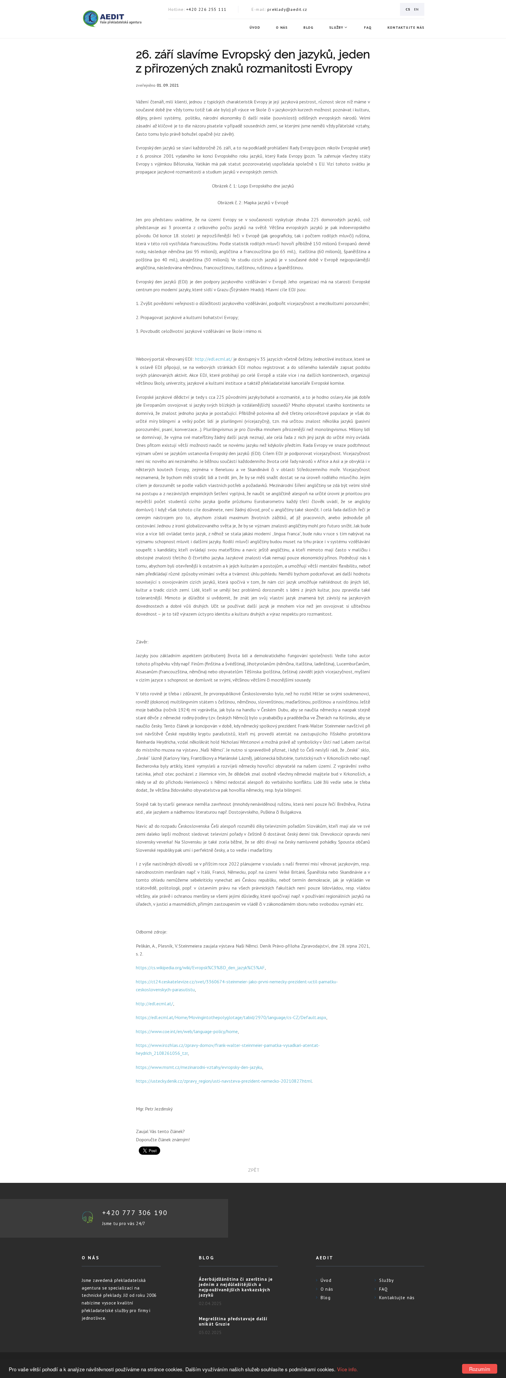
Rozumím (479, 1368)
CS (408, 9)
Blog (308, 27)
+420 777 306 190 (134, 1212)
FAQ (368, 27)
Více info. (347, 1369)
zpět (253, 1170)
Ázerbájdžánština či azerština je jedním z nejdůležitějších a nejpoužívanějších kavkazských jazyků (236, 1287)
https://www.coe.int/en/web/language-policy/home (187, 1031)
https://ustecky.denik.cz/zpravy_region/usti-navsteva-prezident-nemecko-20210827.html (224, 1081)
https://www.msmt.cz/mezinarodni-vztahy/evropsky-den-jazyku (199, 1067)
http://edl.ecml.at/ (213, 359)
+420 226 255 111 (206, 9)
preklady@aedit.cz (287, 9)
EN (416, 9)
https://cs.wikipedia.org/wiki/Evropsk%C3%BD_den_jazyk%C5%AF (200, 967)
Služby (336, 27)
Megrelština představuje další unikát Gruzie (233, 1321)
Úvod (254, 27)
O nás (282, 27)
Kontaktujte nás (405, 27)
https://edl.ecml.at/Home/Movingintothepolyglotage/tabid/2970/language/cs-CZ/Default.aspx (231, 1017)
